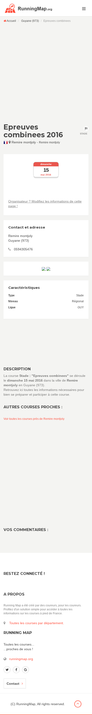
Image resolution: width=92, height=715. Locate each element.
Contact (13, 683)
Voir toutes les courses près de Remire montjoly (34, 419)
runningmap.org (21, 659)
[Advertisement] (46, 73)
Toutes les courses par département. (36, 623)
